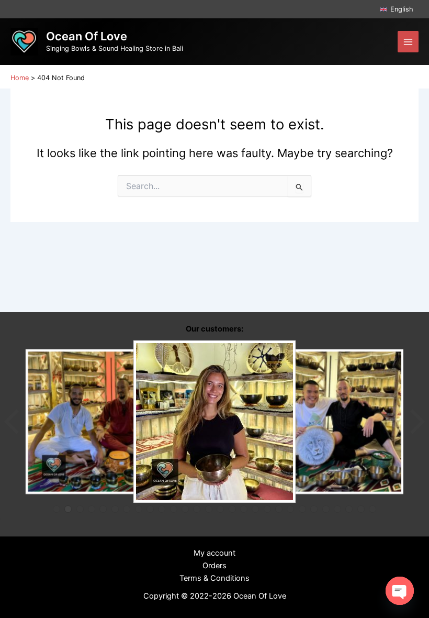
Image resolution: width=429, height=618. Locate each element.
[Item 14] (208, 509)
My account (214, 553)
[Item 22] (302, 509)
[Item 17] (243, 509)
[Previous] (12, 421)
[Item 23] (314, 509)
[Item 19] (267, 509)
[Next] (416, 421)
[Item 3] (80, 509)
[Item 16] (232, 509)
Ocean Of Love (86, 36)
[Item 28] (372, 509)
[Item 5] (103, 509)
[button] (396, 9)
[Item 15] (220, 509)
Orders (214, 565)
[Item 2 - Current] (68, 509)
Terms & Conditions (214, 578)
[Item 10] (161, 509)
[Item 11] (173, 509)
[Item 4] (91, 509)
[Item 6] (115, 509)
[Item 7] (126, 509)
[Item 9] (150, 509)
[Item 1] (56, 509)
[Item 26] (349, 509)
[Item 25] (337, 509)
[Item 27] (361, 509)
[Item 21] (290, 509)
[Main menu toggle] (408, 41)
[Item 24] (326, 509)
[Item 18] (255, 509)
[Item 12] (185, 509)
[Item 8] (138, 509)
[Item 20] (279, 509)
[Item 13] (196, 509)
